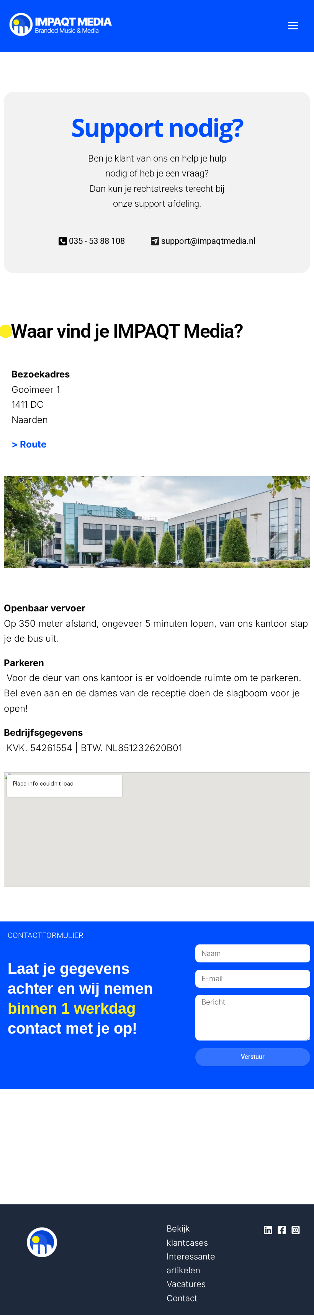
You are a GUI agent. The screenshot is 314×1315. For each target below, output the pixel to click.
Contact (182, 1298)
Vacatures (186, 1284)
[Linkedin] (268, 1230)
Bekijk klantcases (187, 1235)
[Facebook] (281, 1230)
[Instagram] (295, 1230)
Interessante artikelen (191, 1263)
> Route (28, 444)
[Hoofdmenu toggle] (293, 26)
